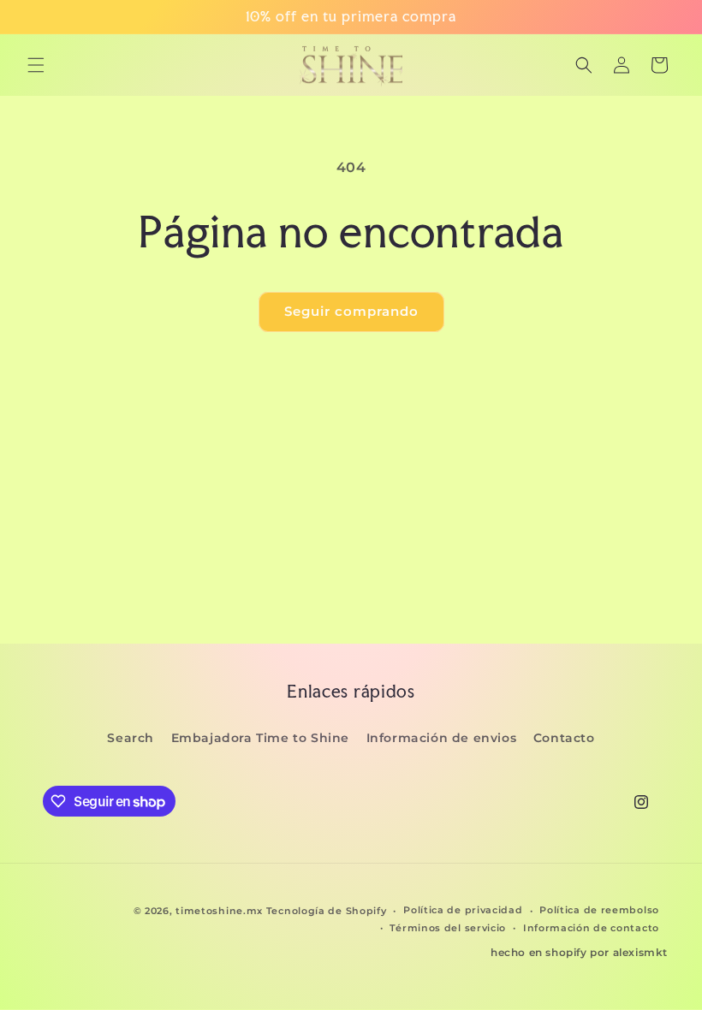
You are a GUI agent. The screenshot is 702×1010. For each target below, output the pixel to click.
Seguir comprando (351, 311)
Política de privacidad (462, 910)
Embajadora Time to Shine (260, 738)
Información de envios (441, 738)
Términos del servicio (448, 928)
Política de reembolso (599, 910)
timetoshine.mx (219, 911)
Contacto (564, 738)
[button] (36, 65)
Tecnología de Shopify (326, 911)
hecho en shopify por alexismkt (579, 952)
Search (130, 738)
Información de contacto (591, 928)
